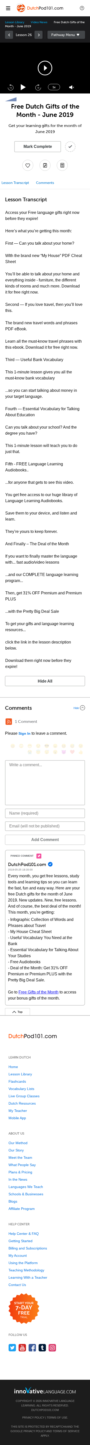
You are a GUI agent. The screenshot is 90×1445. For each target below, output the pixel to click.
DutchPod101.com (45, 1409)
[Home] (40, 12)
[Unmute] (71, 87)
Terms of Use (57, 1417)
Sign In (24, 733)
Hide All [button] (45, 681)
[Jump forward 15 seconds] (38, 87)
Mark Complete (38, 146)
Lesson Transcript (15, 183)
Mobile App (17, 1118)
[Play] (23, 87)
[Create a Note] (45, 165)
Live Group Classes (24, 1096)
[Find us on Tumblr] (42, 1348)
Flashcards (17, 1081)
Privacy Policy (33, 1417)
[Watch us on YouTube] (22, 1348)
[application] (45, 68)
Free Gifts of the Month (38, 992)
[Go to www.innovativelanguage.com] (45, 1390)
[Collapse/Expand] (45, 708)
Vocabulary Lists (21, 1089)
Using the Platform (23, 1263)
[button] (82, 8)
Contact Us (17, 1285)
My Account (17, 1256)
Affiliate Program (21, 1209)
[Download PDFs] (62, 165)
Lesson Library (14, 22)
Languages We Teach (25, 1187)
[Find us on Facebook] (32, 1348)
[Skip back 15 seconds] (10, 87)
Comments (45, 183)
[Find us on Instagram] (52, 1348)
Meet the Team (20, 1157)
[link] (9, 35)
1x (54, 87)
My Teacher (17, 1111)
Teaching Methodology (26, 1270)
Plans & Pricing (20, 1172)
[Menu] (8, 8)
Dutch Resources (22, 1103)
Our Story (16, 1150)
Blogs (12, 1201)
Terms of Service (66, 1431)
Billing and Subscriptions (27, 1248)
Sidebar (66, 35)
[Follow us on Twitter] (12, 1348)
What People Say (22, 1165)
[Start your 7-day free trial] (23, 1308)
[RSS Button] (8, 721)
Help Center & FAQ (23, 1234)
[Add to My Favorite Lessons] (27, 165)
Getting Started (20, 1241)
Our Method (18, 1143)
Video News (39, 22)
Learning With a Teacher (27, 1277)
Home (13, 1067)
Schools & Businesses (25, 1194)
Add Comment (45, 840)
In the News (17, 1179)
